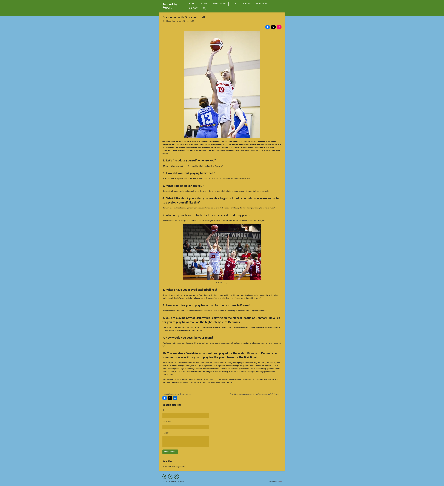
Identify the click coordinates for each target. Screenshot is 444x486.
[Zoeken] (204, 8)
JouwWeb (279, 481)
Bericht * (165, 433)
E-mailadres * (167, 422)
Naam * (165, 410)
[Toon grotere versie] (222, 84)
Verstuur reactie (170, 452)
